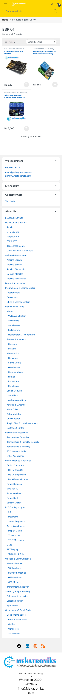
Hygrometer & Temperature (21, 334)
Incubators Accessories (16, 432)
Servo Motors (14, 362)
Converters (12, 297)
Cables (11, 624)
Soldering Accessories (17, 596)
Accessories (14, 633)
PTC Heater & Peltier (16, 451)
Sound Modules (14, 390)
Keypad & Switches (16, 404)
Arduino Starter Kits (16, 269)
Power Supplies (14, 484)
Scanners (12, 344)
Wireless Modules (15, 563)
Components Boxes (16, 614)
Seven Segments (16, 521)
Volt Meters (13, 320)
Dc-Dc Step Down (17, 474)
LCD (9, 512)
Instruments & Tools (41, 49)
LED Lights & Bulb (15, 554)
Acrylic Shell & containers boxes (22, 423)
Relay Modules (10, 92)
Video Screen (14, 535)
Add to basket (25, 84)
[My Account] (51, 4)
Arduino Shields (14, 260)
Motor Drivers (13, 409)
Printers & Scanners (16, 339)
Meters (10, 311)
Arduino (10, 227)
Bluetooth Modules (17, 572)
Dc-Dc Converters (15, 465)
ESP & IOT (12, 241)
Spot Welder (13, 605)
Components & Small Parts (18, 610)
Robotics (11, 376)
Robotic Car (14, 381)
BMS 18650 (12, 488)
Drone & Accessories (15, 283)
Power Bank (12, 498)
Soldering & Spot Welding (17, 591)
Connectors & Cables (17, 619)
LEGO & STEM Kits (14, 218)
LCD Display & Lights (15, 507)
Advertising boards (16, 526)
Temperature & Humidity (18, 446)
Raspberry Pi (13, 236)
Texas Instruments (16, 246)
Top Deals (10, 201)
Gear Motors (14, 367)
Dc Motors (13, 358)
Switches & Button (15, 428)
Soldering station (15, 600)
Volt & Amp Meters (17, 316)
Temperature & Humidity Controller (23, 442)
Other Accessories (15, 456)
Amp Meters (14, 325)
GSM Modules (15, 577)
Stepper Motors (15, 372)
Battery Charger (14, 502)
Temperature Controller (18, 437)
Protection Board (15, 493)
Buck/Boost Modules (18, 479)
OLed (9, 544)
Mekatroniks (13, 353)
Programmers (13, 292)
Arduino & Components (16, 255)
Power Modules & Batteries (18, 460)
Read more (55, 84)
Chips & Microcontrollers (18, 302)
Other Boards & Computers (20, 250)
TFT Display (12, 549)
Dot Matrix (13, 516)
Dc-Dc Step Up (15, 470)
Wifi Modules (9, 49)
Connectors (13, 628)
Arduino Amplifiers (17, 400)
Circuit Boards (13, 418)
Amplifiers (13, 395)
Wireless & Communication (14, 50)
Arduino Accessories (16, 278)
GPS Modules (14, 582)
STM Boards (13, 232)
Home (5, 19)
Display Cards (15, 530)
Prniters (12, 348)
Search (55, 11)
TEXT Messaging (16, 540)
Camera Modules (15, 274)
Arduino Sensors (14, 264)
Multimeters (13, 330)
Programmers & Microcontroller (20, 288)
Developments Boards (15, 222)
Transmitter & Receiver (18, 586)
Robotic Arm (14, 386)
